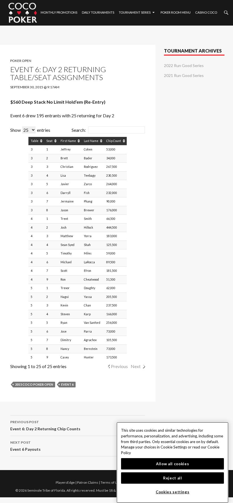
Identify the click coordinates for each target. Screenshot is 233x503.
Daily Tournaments (98, 12)
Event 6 (67, 384)
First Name (68, 141)
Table (34, 141)
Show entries (30, 130)
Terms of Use (111, 482)
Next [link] (136, 366)
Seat (49, 141)
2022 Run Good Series (184, 65)
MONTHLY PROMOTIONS (59, 12)
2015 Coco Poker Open (34, 384)
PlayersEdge (65, 482)
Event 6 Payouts (25, 446)
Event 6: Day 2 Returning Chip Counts (45, 425)
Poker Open (20, 61)
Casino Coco (206, 12)
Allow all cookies (172, 464)
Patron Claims (87, 482)
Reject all (172, 478)
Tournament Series (135, 12)
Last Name (91, 141)
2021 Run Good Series (184, 75)
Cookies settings (173, 492)
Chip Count (113, 141)
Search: (79, 130)
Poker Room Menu (176, 12)
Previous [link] (119, 366)
